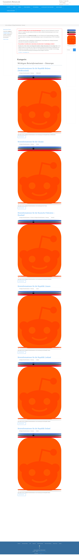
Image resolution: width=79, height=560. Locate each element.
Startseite (19, 543)
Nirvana (39, 553)
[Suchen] (74, 49)
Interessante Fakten (25, 543)
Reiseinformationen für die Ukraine (31, 142)
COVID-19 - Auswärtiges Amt (23, 52)
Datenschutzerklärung (48, 543)
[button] (33, 76)
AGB (30, 543)
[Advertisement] (7, 59)
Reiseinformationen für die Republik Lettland (34, 357)
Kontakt (60, 543)
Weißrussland (38, 73)
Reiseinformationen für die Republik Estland (34, 428)
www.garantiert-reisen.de (42, 551)
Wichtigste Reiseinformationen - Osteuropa (26, 73)
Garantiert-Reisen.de (11, 2)
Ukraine (37, 144)
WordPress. (43, 553)
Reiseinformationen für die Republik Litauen (34, 286)
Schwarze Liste (55, 543)
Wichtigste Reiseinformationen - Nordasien (26, 217)
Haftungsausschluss (40, 543)
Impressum (34, 543)
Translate (67, 4)
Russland (52, 217)
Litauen (37, 288)
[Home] (3, 25)
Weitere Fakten (5, 39)
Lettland (37, 359)
